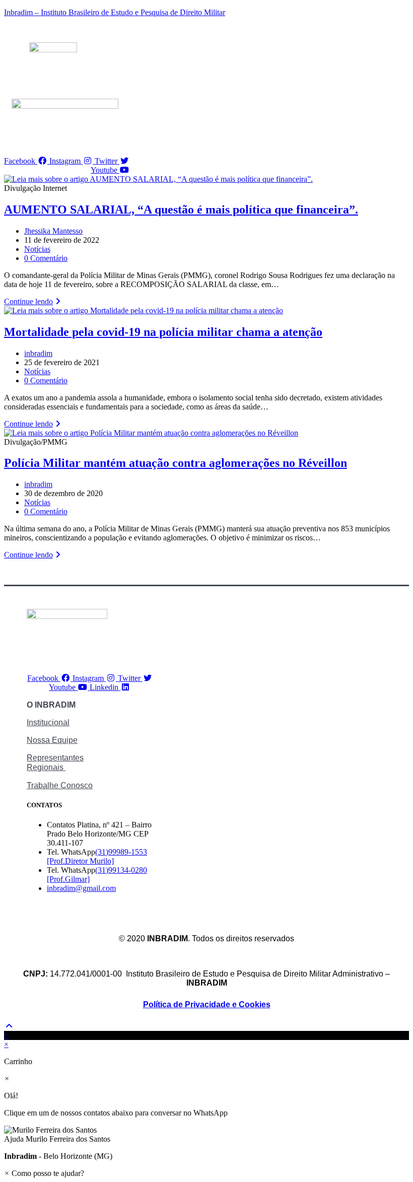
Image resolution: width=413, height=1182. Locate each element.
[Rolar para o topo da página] (9, 1026)
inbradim (38, 353)
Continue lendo (33, 301)
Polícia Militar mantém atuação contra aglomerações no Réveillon (175, 462)
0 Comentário (45, 258)
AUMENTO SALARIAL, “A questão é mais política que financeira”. (181, 209)
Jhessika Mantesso (53, 231)
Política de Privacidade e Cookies (206, 1004)
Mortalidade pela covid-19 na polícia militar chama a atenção (163, 331)
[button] (206, 1135)
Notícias (37, 249)
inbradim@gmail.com (81, 888)
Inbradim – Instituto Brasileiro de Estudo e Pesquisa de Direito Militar (114, 12)
